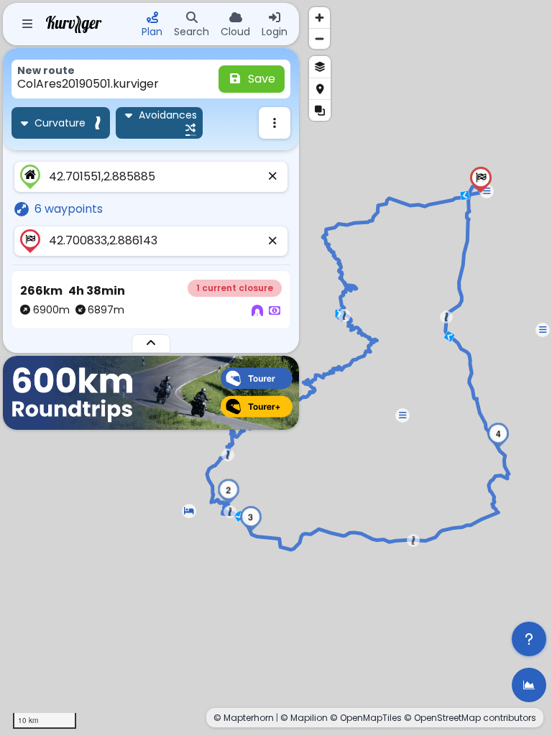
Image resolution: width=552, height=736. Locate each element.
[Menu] (27, 24)
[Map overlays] (320, 110)
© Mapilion (304, 718)
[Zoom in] (319, 17)
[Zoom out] (319, 38)
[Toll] (274, 311)
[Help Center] (529, 639)
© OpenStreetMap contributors (470, 718)
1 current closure (234, 288)
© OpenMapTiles (366, 718)
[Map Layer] (320, 67)
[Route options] (274, 123)
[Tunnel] (257, 311)
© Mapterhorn (243, 718)
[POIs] (320, 88)
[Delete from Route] (273, 176)
